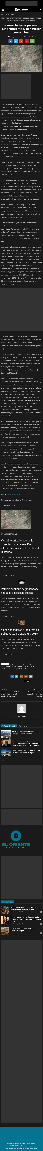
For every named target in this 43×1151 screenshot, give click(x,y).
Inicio (2, 14)
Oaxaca (14, 666)
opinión (20, 666)
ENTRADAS (26, 18)
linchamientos (6, 666)
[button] (40, 9)
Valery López (11, 37)
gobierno (25, 664)
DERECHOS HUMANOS (16, 18)
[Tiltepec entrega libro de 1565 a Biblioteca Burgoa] (5, 931)
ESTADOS (32, 18)
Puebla (26, 666)
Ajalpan (12, 664)
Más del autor (23, 726)
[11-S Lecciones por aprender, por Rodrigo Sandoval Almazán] (6, 735)
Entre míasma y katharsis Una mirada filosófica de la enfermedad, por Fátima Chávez (25, 919)
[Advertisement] (22, 3)
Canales (23, 1145)
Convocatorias (14, 1145)
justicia (32, 664)
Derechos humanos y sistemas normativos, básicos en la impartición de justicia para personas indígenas (26, 743)
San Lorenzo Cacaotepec (9, 668)
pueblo (32, 666)
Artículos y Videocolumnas (27, 1143)
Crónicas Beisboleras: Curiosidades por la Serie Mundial (34, 694)
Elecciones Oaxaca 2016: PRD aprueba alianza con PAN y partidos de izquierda (10, 694)
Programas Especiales (12, 1143)
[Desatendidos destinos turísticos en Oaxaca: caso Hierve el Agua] (6, 752)
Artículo (19, 664)
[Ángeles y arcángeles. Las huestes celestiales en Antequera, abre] (5, 910)
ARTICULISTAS (5, 18)
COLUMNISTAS (5, 739)
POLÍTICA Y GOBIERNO (13, 20)
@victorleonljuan (14, 494)
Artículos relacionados (9, 726)
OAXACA (39, 18)
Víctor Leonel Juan (30, 20)
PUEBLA (22, 20)
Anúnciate (30, 1145)
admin (12, 911)
